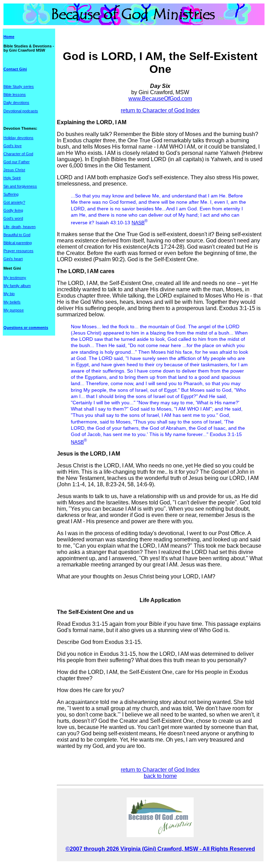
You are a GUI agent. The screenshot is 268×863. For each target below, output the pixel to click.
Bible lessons (14, 94)
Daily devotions (16, 102)
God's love (12, 146)
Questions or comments (25, 327)
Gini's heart (13, 259)
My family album (17, 286)
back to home (160, 776)
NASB (138, 222)
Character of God (18, 154)
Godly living (13, 210)
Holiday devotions (18, 138)
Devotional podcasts (20, 111)
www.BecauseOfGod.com (160, 99)
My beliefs (12, 302)
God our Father (16, 162)
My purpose (13, 310)
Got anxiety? (14, 202)
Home (8, 37)
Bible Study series (18, 86)
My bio (9, 294)
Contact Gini (15, 69)
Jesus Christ (14, 170)
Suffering (10, 194)
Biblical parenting (17, 243)
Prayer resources (18, 251)
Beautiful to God (16, 235)
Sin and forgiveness (20, 186)
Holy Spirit (12, 178)
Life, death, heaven (19, 227)
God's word (13, 218)
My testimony (14, 278)
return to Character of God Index (160, 110)
